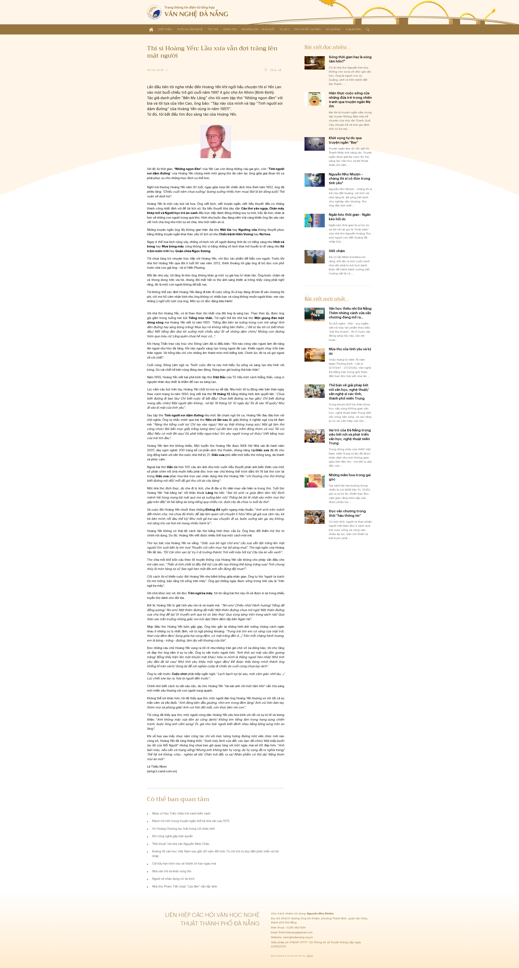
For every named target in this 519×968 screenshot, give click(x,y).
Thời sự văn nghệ (190, 29)
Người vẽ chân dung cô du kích (173, 878)
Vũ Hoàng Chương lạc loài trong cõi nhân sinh (183, 828)
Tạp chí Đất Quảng (307, 29)
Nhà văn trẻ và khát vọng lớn (171, 871)
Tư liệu (284, 29)
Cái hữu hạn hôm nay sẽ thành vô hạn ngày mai (184, 863)
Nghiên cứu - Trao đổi (258, 29)
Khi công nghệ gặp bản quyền (172, 836)
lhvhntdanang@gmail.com (296, 932)
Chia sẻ (275, 70)
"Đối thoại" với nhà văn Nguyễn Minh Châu (180, 844)
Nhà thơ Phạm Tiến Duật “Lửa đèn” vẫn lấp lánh (184, 886)
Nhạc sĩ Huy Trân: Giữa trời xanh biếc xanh (181, 813)
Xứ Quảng (333, 29)
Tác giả (213, 29)
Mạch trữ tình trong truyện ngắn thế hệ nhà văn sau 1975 (190, 821)
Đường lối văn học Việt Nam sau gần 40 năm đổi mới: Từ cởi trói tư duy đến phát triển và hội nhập (215, 854)
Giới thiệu (165, 29)
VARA (310, 956)
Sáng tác (230, 29)
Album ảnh (353, 29)
